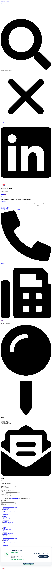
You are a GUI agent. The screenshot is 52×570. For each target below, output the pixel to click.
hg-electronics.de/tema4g (16, 559)
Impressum (5, 509)
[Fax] (26, 318)
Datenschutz (6, 508)
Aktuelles (5, 521)
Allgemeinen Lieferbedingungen (10, 507)
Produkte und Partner (7, 518)
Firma (2, 486)
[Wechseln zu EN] (4, 185)
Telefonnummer (4, 491)
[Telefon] (26, 260)
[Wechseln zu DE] (4, 184)
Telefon (3, 263)
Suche (2, 70)
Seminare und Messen (8, 522)
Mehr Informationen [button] (5, 207)
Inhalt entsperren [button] (4, 208)
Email (2, 503)
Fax (2, 320)
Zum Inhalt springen (5, 1)
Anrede (3, 487)
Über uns (5, 517)
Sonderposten (6, 520)
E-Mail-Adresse (4, 490)
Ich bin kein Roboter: (5, 500)
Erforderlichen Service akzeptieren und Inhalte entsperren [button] (13, 209)
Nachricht (3, 494)
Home (4, 516)
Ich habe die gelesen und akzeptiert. (18, 498)
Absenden (3, 504)
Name (2, 488)
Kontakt (5, 525)
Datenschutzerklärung (6, 495)
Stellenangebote (6, 523)
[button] (26, 44)
